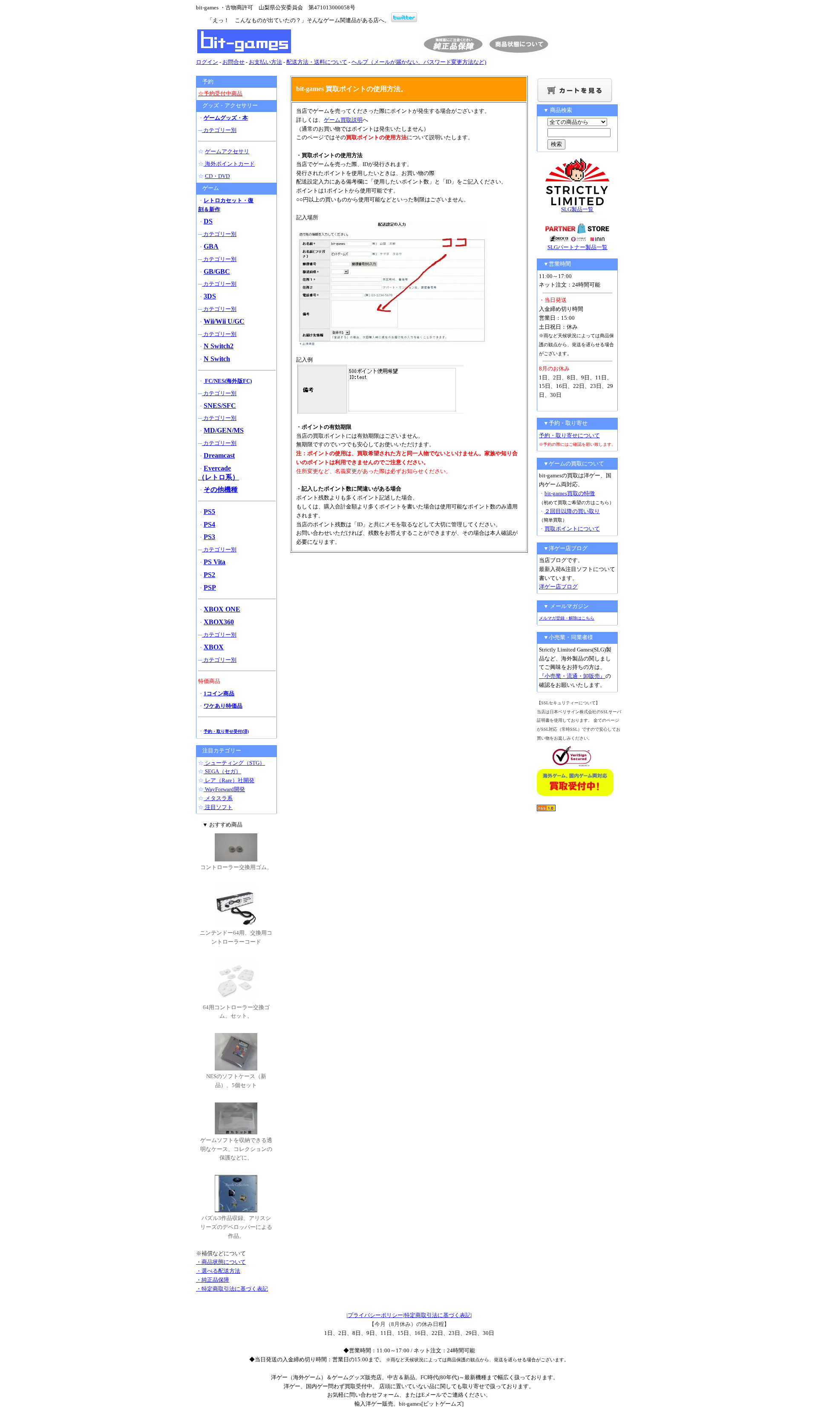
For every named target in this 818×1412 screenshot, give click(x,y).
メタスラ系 (218, 798)
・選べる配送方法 (218, 1271)
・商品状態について (221, 1262)
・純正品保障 (212, 1280)
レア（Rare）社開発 (229, 780)
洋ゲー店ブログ (558, 586)
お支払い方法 (265, 62)
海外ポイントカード (229, 164)
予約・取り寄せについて (569, 435)
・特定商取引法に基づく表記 (232, 1289)
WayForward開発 (224, 789)
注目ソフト (218, 807)
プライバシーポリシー (375, 1315)
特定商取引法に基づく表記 (437, 1315)
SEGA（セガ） (222, 771)
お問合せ (233, 62)
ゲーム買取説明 (343, 120)
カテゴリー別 (219, 130)
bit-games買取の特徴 (569, 493)
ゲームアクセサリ (227, 151)
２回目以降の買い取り (572, 511)
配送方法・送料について (316, 62)
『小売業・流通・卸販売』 (572, 676)
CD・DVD (217, 176)
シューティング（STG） (234, 763)
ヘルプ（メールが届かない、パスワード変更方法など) (418, 62)
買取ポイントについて (572, 528)
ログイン (207, 62)
